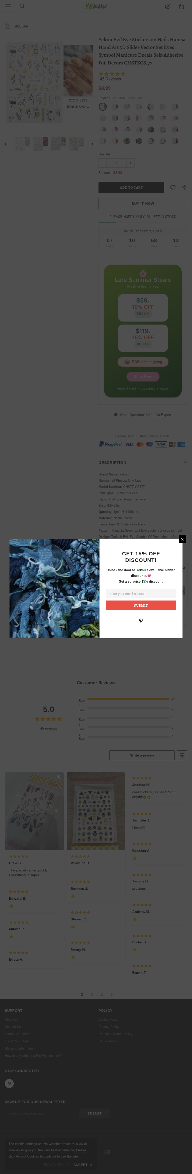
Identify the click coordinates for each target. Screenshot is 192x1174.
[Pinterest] (141, 620)
